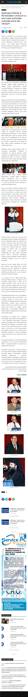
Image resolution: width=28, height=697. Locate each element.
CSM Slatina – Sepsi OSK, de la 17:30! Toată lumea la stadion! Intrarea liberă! (17, 510)
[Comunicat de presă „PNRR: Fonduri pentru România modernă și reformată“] (5, 628)
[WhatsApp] (13, 31)
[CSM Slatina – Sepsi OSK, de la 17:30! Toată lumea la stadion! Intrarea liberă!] (5, 510)
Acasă (2, 6)
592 (6, 492)
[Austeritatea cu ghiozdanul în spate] (5, 621)
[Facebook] (2, 31)
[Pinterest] (9, 31)
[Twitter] (6, 31)
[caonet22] (14, 579)
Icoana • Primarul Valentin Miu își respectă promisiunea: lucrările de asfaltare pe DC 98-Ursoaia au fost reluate (13, 676)
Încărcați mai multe (13, 516)
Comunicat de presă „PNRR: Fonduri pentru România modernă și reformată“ (18, 628)
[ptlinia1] (14, 540)
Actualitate (7, 6)
